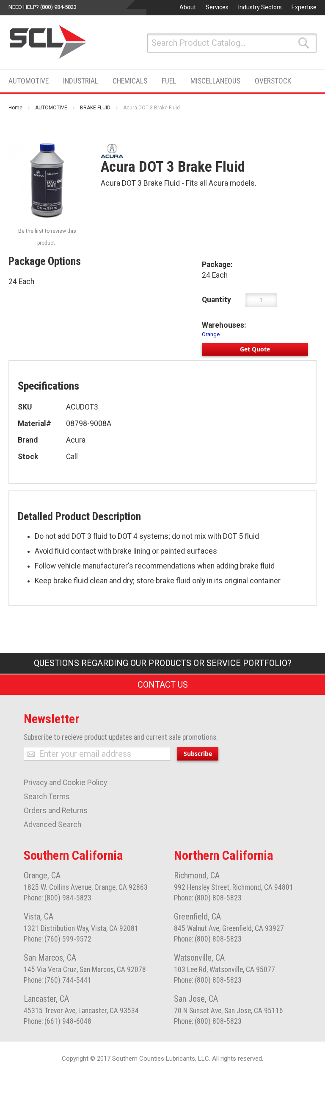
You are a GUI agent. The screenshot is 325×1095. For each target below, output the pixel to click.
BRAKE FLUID (95, 108)
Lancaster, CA (46, 999)
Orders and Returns (56, 810)
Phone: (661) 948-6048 (57, 1021)
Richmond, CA (197, 875)
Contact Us (163, 685)
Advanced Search (52, 824)
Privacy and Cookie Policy (65, 782)
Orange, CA (42, 875)
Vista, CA (38, 916)
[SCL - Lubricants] (48, 42)
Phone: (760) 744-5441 (57, 980)
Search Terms (47, 796)
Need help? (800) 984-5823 (42, 7)
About (187, 7)
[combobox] (232, 43)
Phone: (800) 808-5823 (208, 898)
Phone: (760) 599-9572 (57, 939)
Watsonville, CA (199, 958)
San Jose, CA (196, 999)
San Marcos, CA (50, 958)
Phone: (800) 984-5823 (57, 898)
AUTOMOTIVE (51, 108)
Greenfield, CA (197, 916)
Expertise (304, 7)
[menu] (152, 81)
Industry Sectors (260, 7)
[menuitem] (31, 81)
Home (15, 108)
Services (217, 7)
